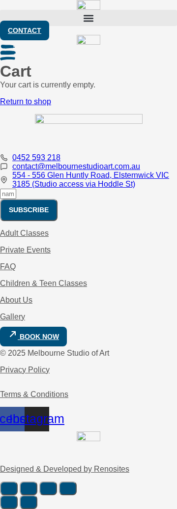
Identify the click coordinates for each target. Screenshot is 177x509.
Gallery (12, 316)
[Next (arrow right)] (28, 502)
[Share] (48, 488)
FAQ (8, 266)
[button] (88, 18)
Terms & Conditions (34, 394)
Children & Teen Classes (43, 283)
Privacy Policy (25, 370)
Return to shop (25, 101)
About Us (16, 300)
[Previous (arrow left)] (9, 502)
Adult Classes (24, 233)
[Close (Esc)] (68, 488)
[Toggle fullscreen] (28, 488)
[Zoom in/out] (9, 488)
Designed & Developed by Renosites (64, 469)
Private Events (25, 250)
